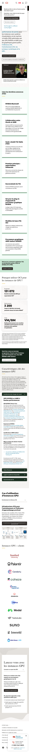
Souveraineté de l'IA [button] (9, 479)
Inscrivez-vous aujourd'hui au (8, 360)
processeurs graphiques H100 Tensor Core (12, 413)
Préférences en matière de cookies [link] (9, 732)
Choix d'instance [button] (8, 470)
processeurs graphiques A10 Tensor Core (15, 418)
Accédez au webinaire (7, 268)
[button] (3, 3)
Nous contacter (5, 742)
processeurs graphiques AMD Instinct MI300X (13, 435)
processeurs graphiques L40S (11, 415)
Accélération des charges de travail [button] (13, 394)
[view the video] (14, 71)
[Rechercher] (16, 3)
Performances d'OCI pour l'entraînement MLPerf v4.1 (13, 463)
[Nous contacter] (26, 3)
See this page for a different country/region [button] (10, 26)
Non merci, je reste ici (9, 22)
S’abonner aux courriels (7, 737)
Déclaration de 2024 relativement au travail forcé (12, 730)
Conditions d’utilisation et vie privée (9, 727)
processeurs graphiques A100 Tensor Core (14, 416)
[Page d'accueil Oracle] (6, 3)
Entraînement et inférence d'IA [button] (9, 500)
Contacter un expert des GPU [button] (9, 55)
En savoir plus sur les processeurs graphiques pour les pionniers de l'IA (14, 523)
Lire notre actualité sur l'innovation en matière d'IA (13, 59)
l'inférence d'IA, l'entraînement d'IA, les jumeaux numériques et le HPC (11, 48)
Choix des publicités (6, 735)
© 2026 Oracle (5, 725)
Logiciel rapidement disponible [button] (12, 474)
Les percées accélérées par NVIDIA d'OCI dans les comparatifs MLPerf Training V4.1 (15, 453)
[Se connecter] (23, 3)
